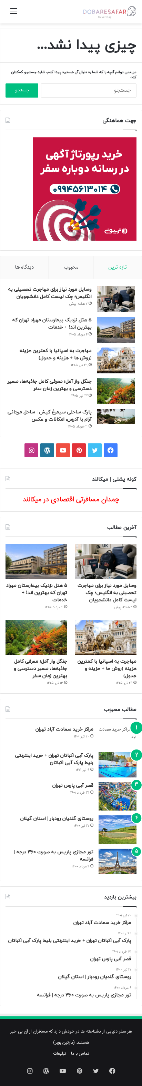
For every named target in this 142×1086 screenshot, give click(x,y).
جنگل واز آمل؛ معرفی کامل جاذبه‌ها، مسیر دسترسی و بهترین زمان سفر (40, 668)
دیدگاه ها (24, 267)
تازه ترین (117, 267)
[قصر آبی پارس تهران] (117, 796)
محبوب (71, 267)
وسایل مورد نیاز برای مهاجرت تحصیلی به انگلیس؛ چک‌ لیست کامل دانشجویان (107, 592)
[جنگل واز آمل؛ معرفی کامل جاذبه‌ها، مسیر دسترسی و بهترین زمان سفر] (116, 391)
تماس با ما (80, 1053)
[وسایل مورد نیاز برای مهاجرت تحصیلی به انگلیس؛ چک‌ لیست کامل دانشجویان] (116, 299)
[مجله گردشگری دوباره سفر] (109, 12)
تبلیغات (59, 1053)
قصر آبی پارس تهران (72, 785)
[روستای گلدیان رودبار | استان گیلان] (117, 829)
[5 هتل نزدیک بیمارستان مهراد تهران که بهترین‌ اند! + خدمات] (116, 330)
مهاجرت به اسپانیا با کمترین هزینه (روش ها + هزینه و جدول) (107, 668)
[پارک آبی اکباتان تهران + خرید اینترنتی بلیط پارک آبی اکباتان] (117, 764)
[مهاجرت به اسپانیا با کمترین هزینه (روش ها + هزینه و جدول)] (116, 360)
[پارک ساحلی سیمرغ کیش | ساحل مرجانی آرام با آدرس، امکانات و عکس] (116, 416)
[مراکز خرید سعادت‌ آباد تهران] (117, 736)
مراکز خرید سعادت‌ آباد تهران (64, 729)
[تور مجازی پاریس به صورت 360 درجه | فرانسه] (117, 861)
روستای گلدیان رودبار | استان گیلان (56, 818)
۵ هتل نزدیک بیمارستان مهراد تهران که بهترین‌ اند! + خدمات (36, 592)
